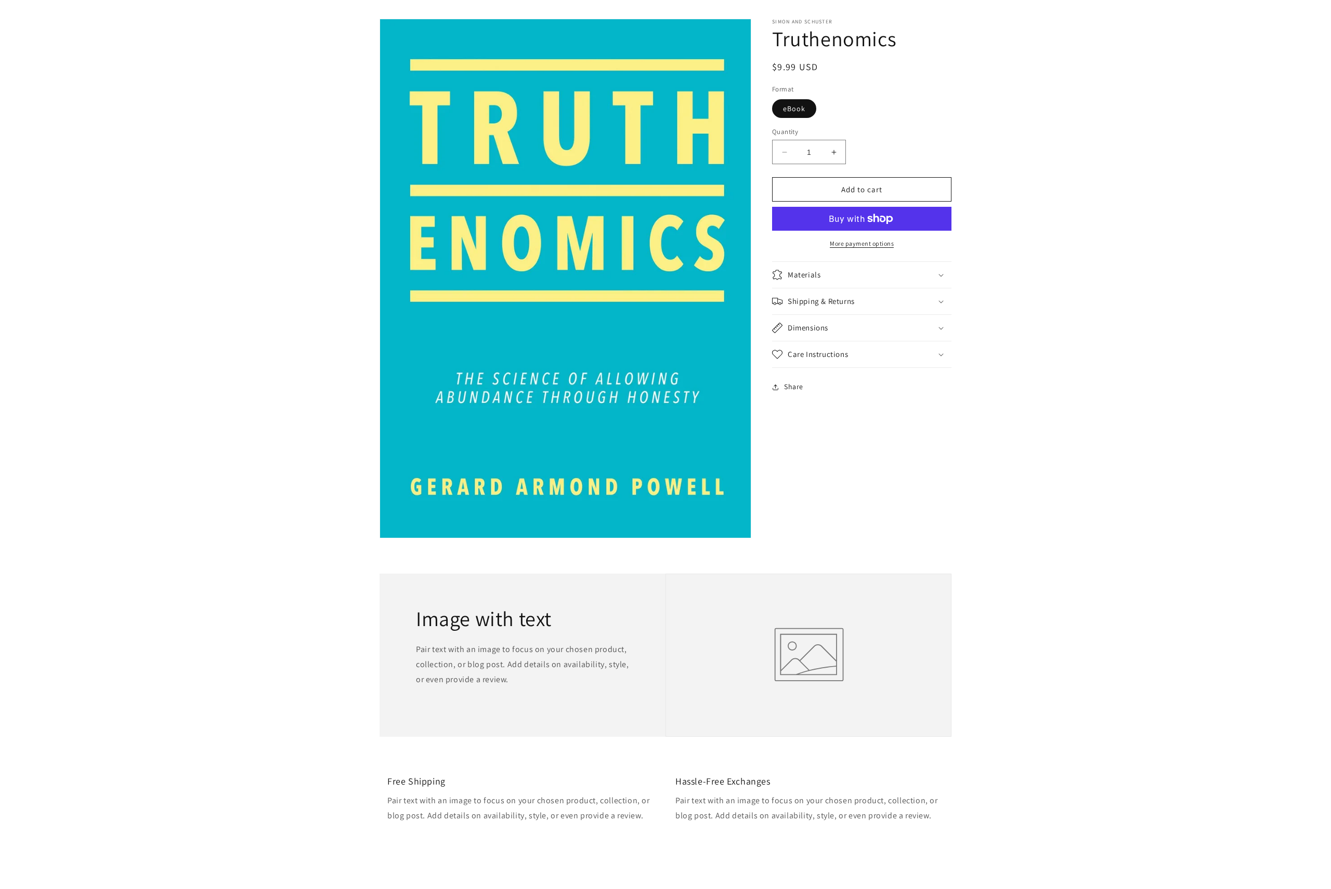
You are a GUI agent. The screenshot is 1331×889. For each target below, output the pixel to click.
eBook (794, 108)
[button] (861, 275)
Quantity (785, 131)
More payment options (862, 243)
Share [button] (793, 386)
